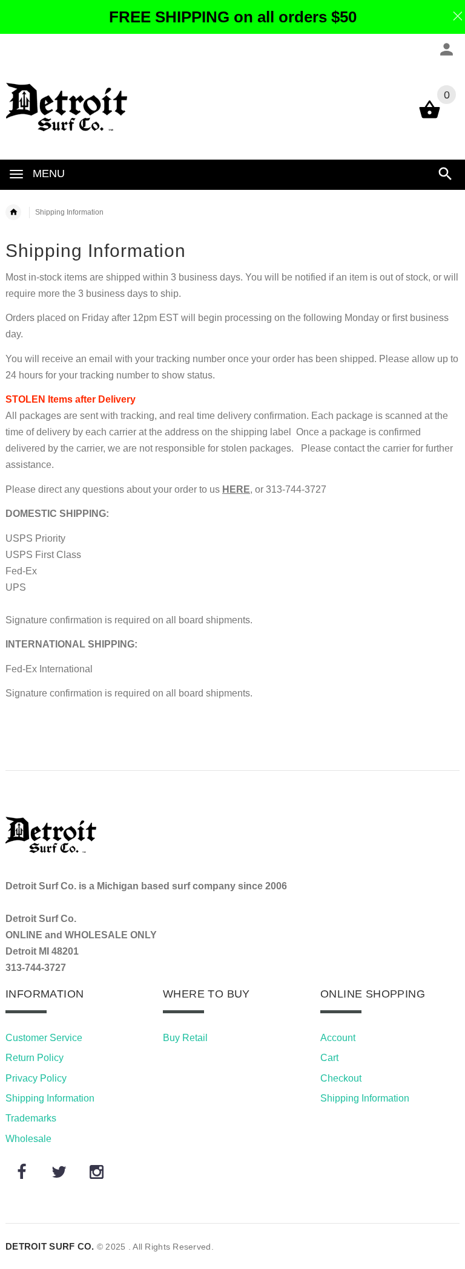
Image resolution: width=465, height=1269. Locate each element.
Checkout (340, 1078)
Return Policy (34, 1058)
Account (337, 1038)
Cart (329, 1058)
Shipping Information (49, 1098)
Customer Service (43, 1038)
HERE (236, 489)
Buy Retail (185, 1038)
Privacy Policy (36, 1078)
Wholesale (28, 1139)
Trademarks (30, 1118)
